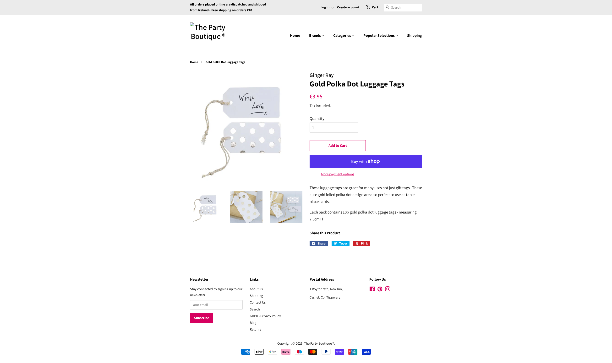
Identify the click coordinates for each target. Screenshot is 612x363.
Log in (325, 7)
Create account (348, 7)
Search (255, 309)
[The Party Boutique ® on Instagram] (387, 290)
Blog (253, 322)
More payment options (337, 174)
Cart (375, 7)
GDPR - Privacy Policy (265, 316)
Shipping (414, 35)
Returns (255, 329)
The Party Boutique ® (319, 343)
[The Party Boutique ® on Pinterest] (379, 290)
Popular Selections (379, 35)
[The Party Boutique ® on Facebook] (372, 290)
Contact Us (258, 302)
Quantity (317, 118)
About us (256, 289)
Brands (315, 35)
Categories (342, 35)
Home (295, 35)
